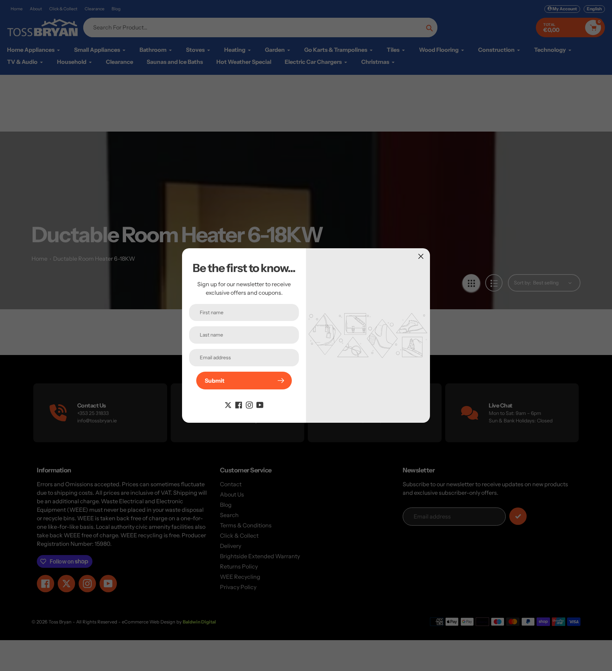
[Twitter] (228, 404)
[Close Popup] (420, 256)
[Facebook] (238, 404)
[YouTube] (260, 404)
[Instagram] (249, 404)
